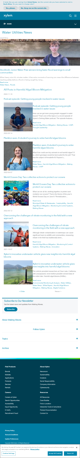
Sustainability (44, 375)
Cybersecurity (44, 388)
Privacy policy (34, 449)
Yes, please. (10, 8)
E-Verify (7, 410)
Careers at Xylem (11, 397)
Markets (8, 375)
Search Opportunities (12, 400)
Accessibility (9, 404)
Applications (9, 378)
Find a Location (45, 404)
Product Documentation (48, 410)
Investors (43, 378)
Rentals (7, 388)
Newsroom (44, 371)
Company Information (47, 384)
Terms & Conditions (11, 434)
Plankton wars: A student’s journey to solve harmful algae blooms (35, 138)
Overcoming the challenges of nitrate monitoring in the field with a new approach (53, 226)
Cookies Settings (8, 453)
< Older (22, 291)
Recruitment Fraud (11, 413)
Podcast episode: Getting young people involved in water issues (34, 99)
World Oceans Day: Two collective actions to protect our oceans (34, 177)
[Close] (76, 447)
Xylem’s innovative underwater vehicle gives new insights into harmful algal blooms (54, 265)
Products (8, 381)
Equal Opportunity (11, 407)
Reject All (70, 453)
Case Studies (44, 400)
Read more (4, 82)
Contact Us (44, 413)
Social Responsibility (47, 381)
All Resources (44, 397)
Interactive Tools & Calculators (50, 407)
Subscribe (11, 309)
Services (8, 384)
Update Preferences (11, 439)
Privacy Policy (9, 430)
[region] (40, 451)
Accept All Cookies (55, 453)
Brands (7, 371)
